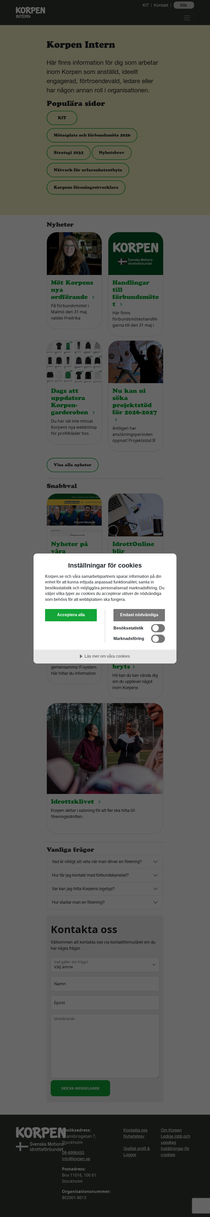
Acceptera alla (71, 614)
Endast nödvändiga (139, 614)
